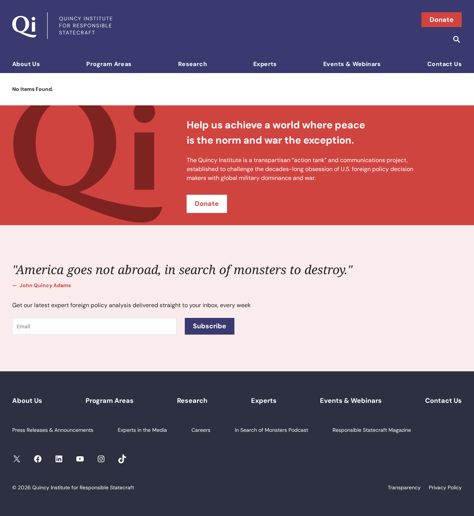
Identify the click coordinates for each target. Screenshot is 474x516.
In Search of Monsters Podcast (271, 430)
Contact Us (444, 64)
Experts (265, 64)
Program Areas (108, 64)
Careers (200, 430)
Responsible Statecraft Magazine (372, 430)
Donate (442, 19)
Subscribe (209, 326)
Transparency (404, 487)
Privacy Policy (445, 487)
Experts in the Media (142, 430)
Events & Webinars (352, 64)
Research (192, 64)
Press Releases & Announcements (52, 430)
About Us (26, 64)
